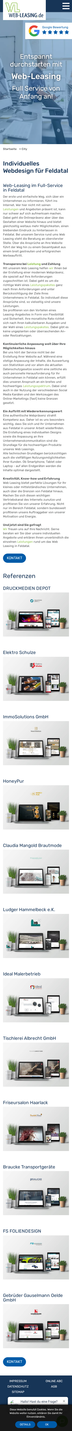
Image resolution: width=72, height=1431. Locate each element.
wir (51, 268)
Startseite (10, 149)
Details (25, 1424)
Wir (5, 529)
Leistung (34, 264)
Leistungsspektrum (36, 386)
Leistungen (11, 209)
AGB (54, 1386)
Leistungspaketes (42, 285)
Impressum (18, 1381)
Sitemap (18, 1392)
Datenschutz (18, 1386)
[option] (36, 78)
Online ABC (54, 1381)
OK (47, 1424)
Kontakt (14, 558)
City (24, 149)
